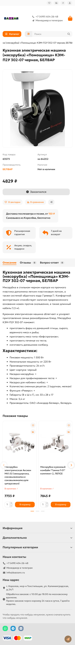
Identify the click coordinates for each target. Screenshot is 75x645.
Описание (9, 262)
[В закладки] (33, 425)
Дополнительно (15, 538)
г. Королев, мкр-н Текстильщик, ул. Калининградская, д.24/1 (37, 588)
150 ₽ (51, 213)
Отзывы (27, 262)
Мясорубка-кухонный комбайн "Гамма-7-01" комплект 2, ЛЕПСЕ (52, 470)
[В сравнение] (33, 431)
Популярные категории (20, 547)
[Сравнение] (56, 3)
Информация (12, 528)
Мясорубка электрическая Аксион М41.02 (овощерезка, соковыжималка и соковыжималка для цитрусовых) (18, 475)
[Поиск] (68, 34)
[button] (4, 465)
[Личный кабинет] (69, 3)
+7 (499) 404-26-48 (47, 16)
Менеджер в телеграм (49, 20)
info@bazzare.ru (15, 572)
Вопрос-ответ (51, 262)
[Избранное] (49, 3)
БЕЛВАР (8, 169)
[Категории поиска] (28, 34)
